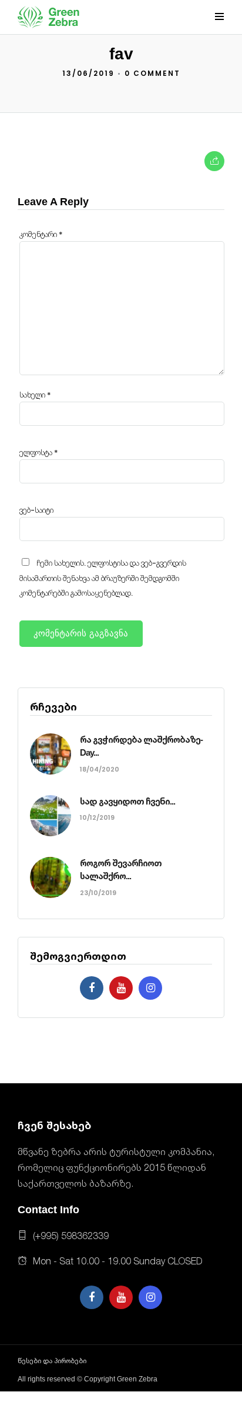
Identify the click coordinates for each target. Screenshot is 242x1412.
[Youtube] (121, 988)
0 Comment (152, 73)
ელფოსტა (38, 452)
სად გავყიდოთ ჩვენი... (127, 801)
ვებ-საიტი (36, 510)
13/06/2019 (88, 73)
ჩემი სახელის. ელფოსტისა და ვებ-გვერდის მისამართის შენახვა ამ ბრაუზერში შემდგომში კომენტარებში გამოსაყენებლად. (102, 578)
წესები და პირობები (52, 1361)
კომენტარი (41, 234)
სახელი (35, 394)
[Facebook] (91, 988)
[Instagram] (150, 988)
